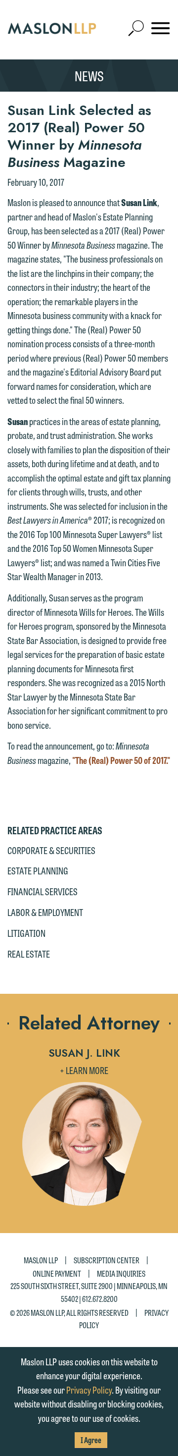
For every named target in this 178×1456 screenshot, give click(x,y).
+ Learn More (84, 1070)
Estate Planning (37, 870)
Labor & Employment (45, 912)
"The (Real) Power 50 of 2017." (121, 760)
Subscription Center (106, 1260)
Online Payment (57, 1273)
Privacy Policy (89, 1390)
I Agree (91, 1440)
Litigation (26, 933)
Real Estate (28, 954)
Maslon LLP (41, 1260)
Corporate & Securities (51, 850)
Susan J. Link (84, 1053)
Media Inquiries (121, 1273)
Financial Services (42, 891)
